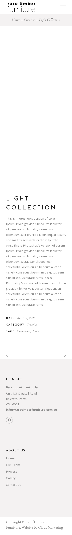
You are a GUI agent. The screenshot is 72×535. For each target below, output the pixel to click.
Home (35, 331)
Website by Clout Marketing (42, 527)
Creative (31, 324)
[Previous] (7, 355)
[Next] (65, 355)
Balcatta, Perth (16, 399)
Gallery (11, 478)
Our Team (13, 465)
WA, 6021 (12, 404)
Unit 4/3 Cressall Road (21, 393)
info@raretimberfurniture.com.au (31, 410)
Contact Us (13, 485)
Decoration (24, 331)
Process (11, 471)
